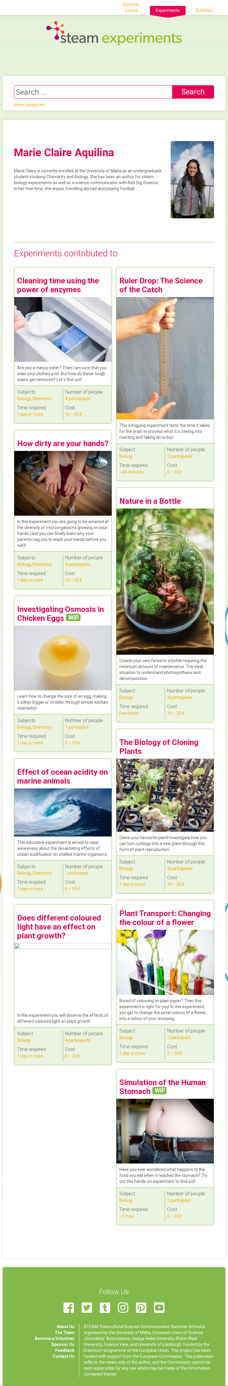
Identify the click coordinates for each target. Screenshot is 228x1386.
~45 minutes (131, 472)
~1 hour (126, 1216)
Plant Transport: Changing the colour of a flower (165, 918)
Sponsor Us (63, 1344)
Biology (24, 398)
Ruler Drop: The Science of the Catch (160, 285)
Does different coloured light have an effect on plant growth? (59, 926)
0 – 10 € (174, 472)
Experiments (168, 10)
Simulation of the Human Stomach (162, 1087)
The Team (65, 1332)
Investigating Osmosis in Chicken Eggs (60, 614)
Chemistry (42, 398)
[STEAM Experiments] (114, 33)
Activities (204, 10)
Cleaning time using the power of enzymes (58, 285)
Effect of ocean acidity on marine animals (62, 776)
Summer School (131, 7)
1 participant (76, 727)
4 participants (78, 398)
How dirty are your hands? (63, 443)
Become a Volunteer (55, 1338)
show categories (29, 104)
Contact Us (64, 1356)
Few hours (129, 713)
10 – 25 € (73, 414)
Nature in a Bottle (150, 501)
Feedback (65, 1350)
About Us (66, 1326)
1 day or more (30, 414)
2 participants (180, 456)
